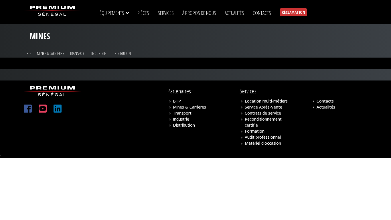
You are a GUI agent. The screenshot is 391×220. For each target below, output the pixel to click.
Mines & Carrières (50, 53)
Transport (78, 53)
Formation (254, 131)
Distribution (121, 53)
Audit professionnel (263, 137)
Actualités (326, 107)
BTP (29, 53)
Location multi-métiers (266, 101)
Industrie (98, 53)
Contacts (325, 101)
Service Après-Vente (263, 107)
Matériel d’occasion (263, 143)
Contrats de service (263, 113)
